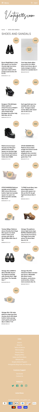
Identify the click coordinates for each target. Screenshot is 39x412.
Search (19, 343)
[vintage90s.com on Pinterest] (22, 386)
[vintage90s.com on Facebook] (17, 386)
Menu (6, 3)
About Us (19, 345)
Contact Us (19, 376)
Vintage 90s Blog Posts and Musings (19, 364)
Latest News (19, 393)
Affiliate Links (19, 359)
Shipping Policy (19, 355)
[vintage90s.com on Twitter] (13, 386)
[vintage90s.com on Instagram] (26, 386)
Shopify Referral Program (19, 362)
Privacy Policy (19, 352)
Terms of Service (19, 347)
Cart (35, 3)
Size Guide (19, 374)
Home (3, 29)
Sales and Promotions (19, 357)
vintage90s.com (25, 400)
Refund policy (19, 350)
